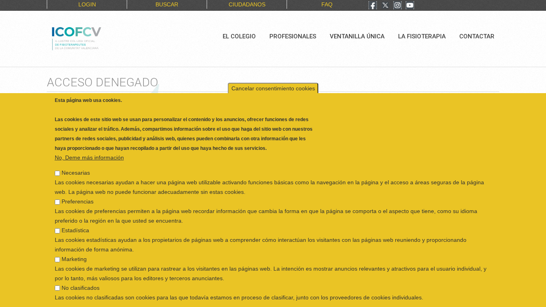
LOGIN (87, 4)
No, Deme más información (89, 153)
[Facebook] (373, 6)
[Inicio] (103, 37)
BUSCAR (166, 4)
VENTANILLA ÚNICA (357, 36)
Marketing (74, 255)
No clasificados (81, 284)
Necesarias (76, 168)
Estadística (75, 226)
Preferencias (78, 197)
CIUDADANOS (247, 4)
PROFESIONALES (292, 36)
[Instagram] (397, 6)
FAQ (327, 4)
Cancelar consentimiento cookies (273, 84)
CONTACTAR (476, 36)
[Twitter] (385, 6)
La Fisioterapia (422, 36)
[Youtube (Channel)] (410, 6)
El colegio (239, 36)
